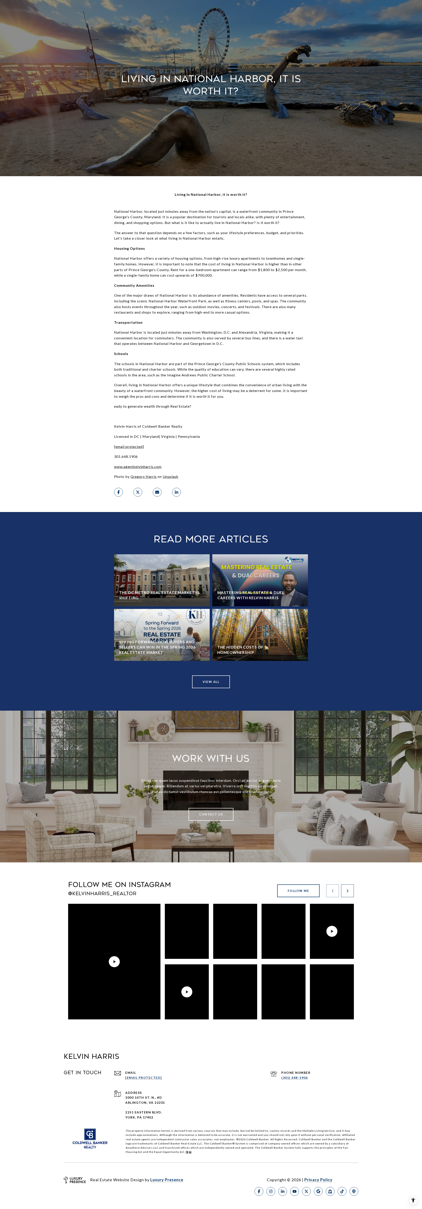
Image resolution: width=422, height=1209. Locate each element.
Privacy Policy (318, 1179)
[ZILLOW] (330, 1191)
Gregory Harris (144, 476)
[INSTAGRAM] (270, 1191)
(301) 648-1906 (294, 1078)
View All (211, 682)
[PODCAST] (353, 1191)
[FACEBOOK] (259, 1191)
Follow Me (298, 891)
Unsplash (170, 476)
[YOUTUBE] (294, 1191)
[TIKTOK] (342, 1191)
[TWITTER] (306, 1191)
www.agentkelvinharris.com (138, 466)
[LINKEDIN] (282, 1191)
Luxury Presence (166, 1179)
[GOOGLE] (318, 1191)
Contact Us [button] (211, 814)
